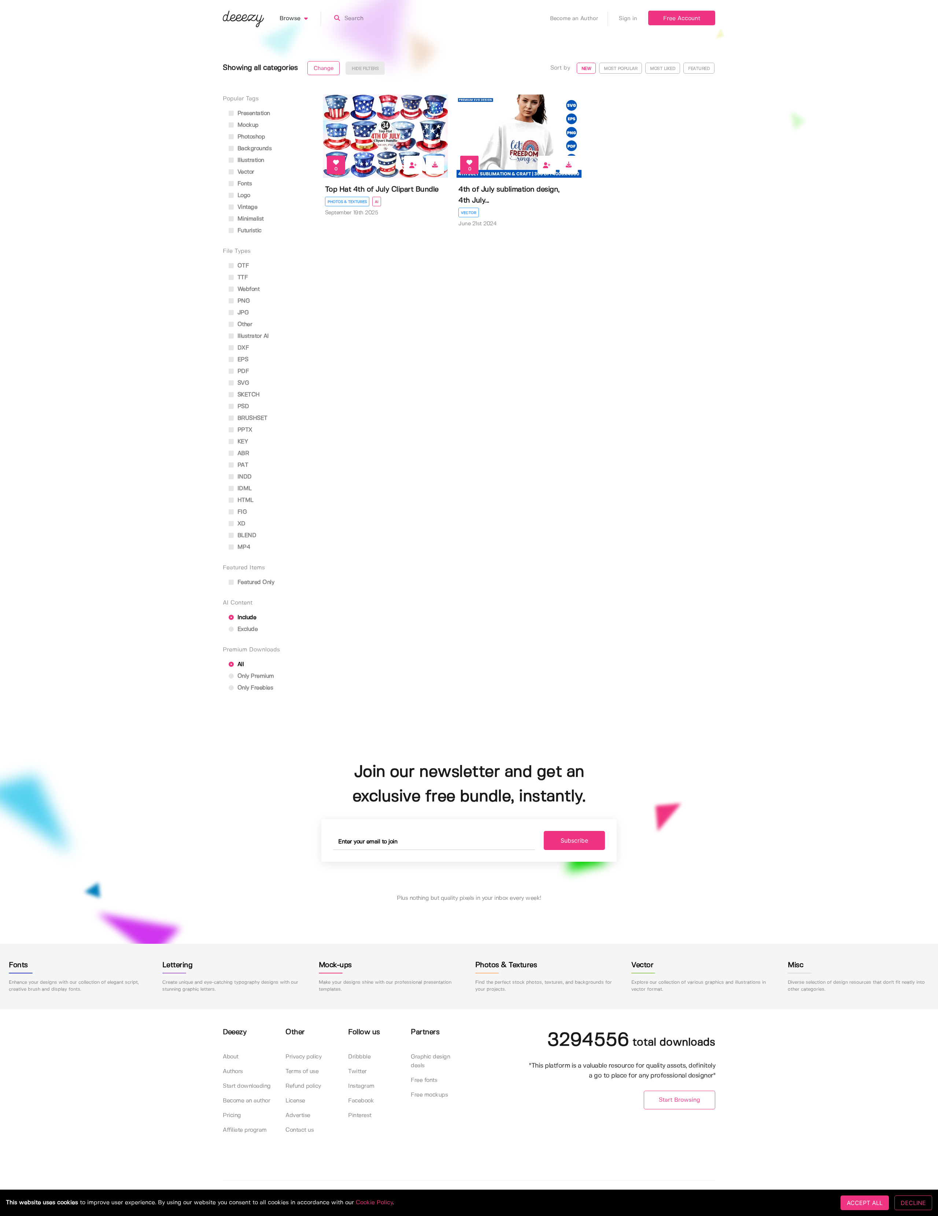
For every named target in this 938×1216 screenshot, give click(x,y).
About (231, 1057)
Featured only (255, 582)
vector (245, 172)
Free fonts (424, 1080)
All (240, 664)
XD (240, 523)
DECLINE (913, 1202)
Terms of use (301, 1071)
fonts (244, 183)
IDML (244, 488)
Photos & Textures (347, 202)
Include (246, 617)
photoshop (250, 137)
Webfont (247, 289)
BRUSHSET (251, 418)
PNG (243, 301)
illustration (250, 160)
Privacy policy (303, 1057)
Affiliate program (245, 1130)
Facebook (361, 1101)
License (295, 1101)
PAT (242, 465)
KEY (242, 441)
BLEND (246, 535)
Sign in (628, 18)
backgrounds (254, 148)
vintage (246, 207)
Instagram (361, 1086)
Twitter (357, 1071)
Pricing (232, 1115)
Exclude (247, 629)
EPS (242, 359)
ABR (242, 453)
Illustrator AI (252, 336)
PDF (242, 371)
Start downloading (247, 1086)
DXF (242, 348)
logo (243, 195)
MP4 (243, 547)
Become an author (246, 1101)
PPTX (244, 430)
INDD (244, 477)
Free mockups (429, 1095)
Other (244, 324)
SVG (242, 383)
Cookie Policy (374, 1202)
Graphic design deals (430, 1061)
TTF (242, 277)
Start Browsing (679, 1100)
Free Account (681, 18)
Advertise (297, 1115)
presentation (253, 113)
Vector (468, 213)
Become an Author (574, 18)
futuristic (249, 230)
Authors (233, 1071)
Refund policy (303, 1086)
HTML (245, 500)
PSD (242, 406)
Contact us (299, 1130)
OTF (242, 266)
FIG (241, 512)
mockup (247, 125)
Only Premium (255, 676)
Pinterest (360, 1115)
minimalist (250, 219)
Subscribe (574, 840)
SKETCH (248, 395)
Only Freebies (254, 688)
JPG (242, 312)
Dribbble (359, 1057)
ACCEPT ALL (865, 1202)
